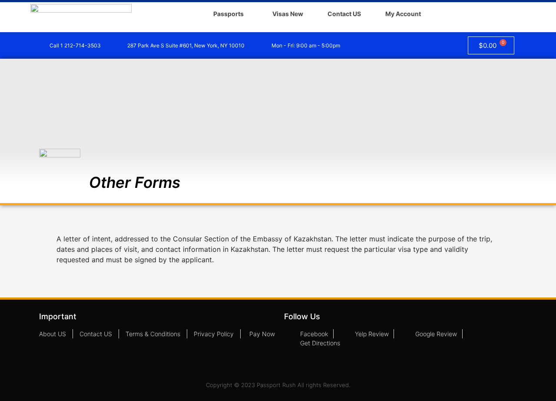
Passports (228, 13)
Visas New (287, 13)
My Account (403, 13)
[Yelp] (404, 46)
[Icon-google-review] (419, 46)
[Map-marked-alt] (433, 46)
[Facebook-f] (390, 46)
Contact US (344, 13)
